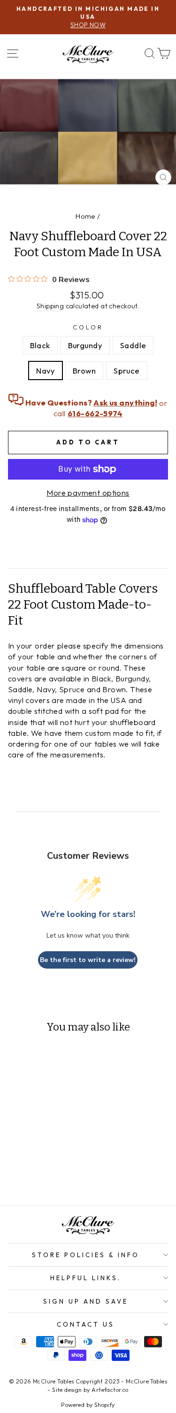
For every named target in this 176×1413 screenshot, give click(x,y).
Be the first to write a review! (88, 959)
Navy (45, 370)
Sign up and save (85, 1301)
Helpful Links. (85, 1278)
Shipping (50, 306)
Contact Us (86, 1324)
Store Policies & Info (85, 1255)
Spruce (126, 370)
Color (88, 327)
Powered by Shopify (88, 1404)
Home (86, 216)
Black (40, 345)
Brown (84, 370)
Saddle (133, 345)
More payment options (87, 492)
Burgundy (85, 345)
